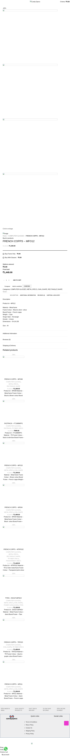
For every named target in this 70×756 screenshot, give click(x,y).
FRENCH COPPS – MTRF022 (14, 549)
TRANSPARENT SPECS (13, 561)
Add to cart (17, 280)
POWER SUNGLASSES (11, 605)
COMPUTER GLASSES (16, 236)
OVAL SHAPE (42, 289)
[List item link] (35, 731)
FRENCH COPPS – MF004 (14, 507)
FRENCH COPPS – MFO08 (13, 379)
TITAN (21, 605)
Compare (7, 286)
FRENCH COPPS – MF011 (13, 684)
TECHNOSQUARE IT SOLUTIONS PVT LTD (45, 743)
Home (5, 236)
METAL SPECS (32, 289)
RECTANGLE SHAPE (55, 289)
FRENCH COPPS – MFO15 (13, 465)
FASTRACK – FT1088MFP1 (13, 423)
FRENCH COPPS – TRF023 (13, 642)
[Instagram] (66, 725)
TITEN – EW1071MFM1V (13, 598)
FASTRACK (7, 428)
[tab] (14, 294)
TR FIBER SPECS (17, 428)
